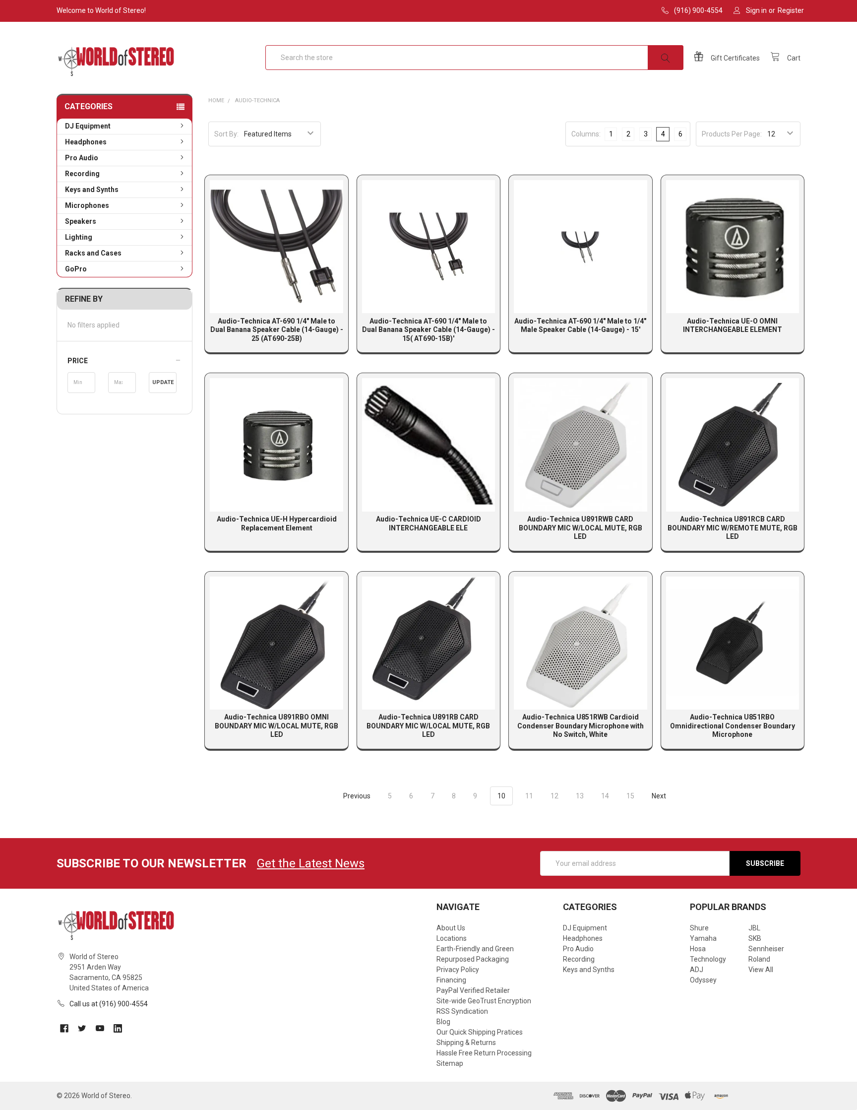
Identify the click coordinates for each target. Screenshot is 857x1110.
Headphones (86, 142)
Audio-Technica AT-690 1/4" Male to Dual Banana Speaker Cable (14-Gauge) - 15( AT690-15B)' (428, 329)
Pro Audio (81, 158)
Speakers (80, 221)
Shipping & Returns (466, 1042)
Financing (451, 980)
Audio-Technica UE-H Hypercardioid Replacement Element (277, 523)
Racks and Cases (93, 253)
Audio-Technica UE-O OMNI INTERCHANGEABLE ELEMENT (732, 325)
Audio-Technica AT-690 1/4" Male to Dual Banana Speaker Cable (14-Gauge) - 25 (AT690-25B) (276, 329)
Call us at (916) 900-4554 (108, 1004)
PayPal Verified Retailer (473, 990)
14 (605, 796)
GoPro (76, 269)
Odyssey (703, 980)
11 (529, 796)
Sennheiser (766, 949)
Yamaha (703, 938)
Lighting (78, 237)
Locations (451, 938)
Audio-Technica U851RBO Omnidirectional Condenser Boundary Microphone (732, 725)
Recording (82, 174)
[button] (124, 361)
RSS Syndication (462, 1011)
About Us (450, 928)
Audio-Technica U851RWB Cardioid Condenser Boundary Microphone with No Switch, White (580, 725)
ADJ (696, 970)
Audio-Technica (257, 100)
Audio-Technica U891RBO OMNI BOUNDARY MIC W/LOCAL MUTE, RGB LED (276, 725)
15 (630, 796)
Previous (356, 796)
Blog (443, 1022)
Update (163, 382)
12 (554, 796)
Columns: (586, 134)
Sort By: (226, 134)
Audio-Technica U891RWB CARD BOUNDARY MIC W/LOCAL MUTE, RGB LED (580, 527)
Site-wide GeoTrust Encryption (483, 1001)
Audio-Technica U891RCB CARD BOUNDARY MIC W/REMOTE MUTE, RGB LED (732, 527)
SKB (754, 938)
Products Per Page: (732, 134)
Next (660, 796)
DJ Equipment (88, 126)
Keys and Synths (92, 190)
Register (791, 10)
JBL (754, 928)
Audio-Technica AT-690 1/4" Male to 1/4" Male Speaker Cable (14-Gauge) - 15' (580, 325)
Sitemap (449, 1063)
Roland (759, 959)
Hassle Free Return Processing (484, 1053)
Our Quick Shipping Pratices (479, 1032)
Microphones (87, 205)
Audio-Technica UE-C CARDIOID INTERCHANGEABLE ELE (428, 523)
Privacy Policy (457, 970)
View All (760, 970)
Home (216, 100)
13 (580, 796)
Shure (699, 928)
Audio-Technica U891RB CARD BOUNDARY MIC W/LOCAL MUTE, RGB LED (428, 725)
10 (501, 796)
